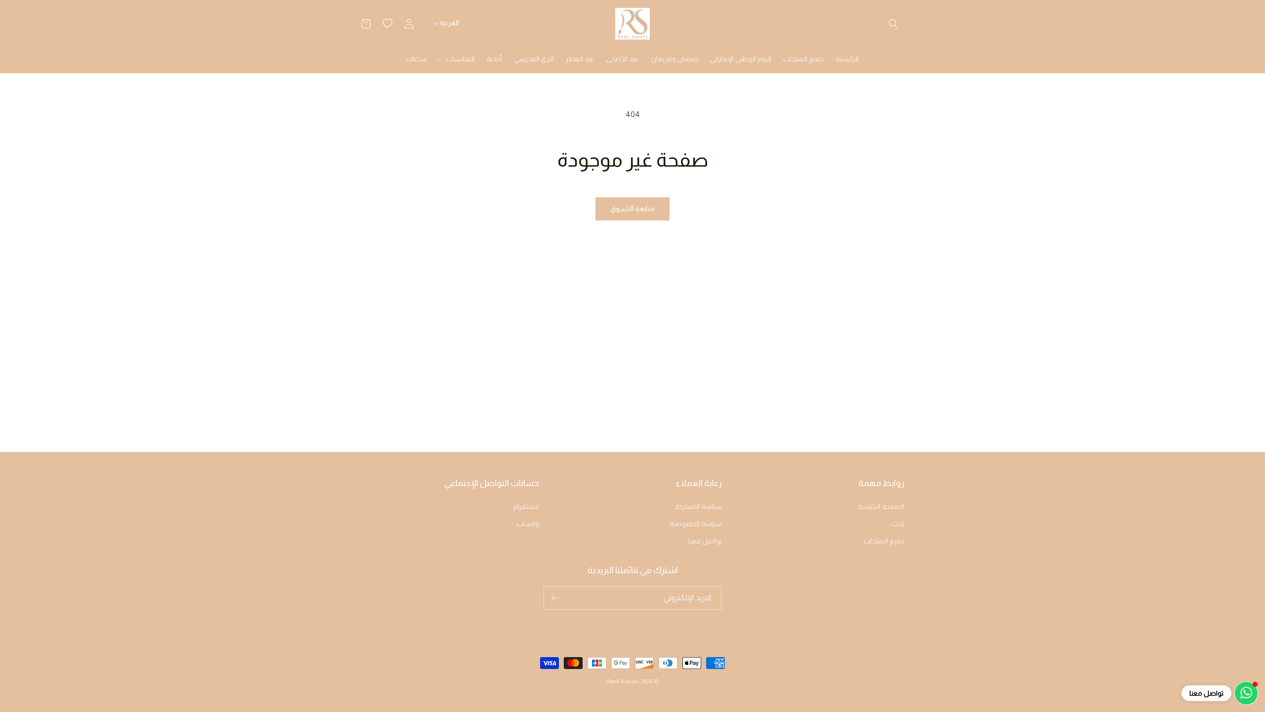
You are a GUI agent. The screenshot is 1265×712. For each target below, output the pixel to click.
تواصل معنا (705, 541)
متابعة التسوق (632, 208)
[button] (893, 24)
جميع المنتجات (884, 541)
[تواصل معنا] (1246, 693)
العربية (449, 23)
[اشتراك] (555, 598)
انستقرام (526, 506)
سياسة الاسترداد (698, 506)
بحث (897, 524)
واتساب (527, 524)
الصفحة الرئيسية (880, 506)
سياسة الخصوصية (696, 524)
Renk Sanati (622, 681)
